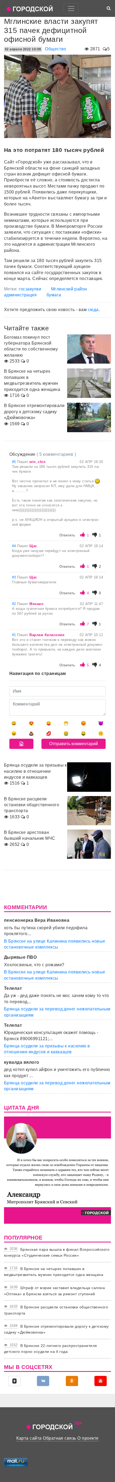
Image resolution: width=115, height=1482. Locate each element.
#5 (14, 462)
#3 (14, 577)
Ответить (67, 535)
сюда (93, 309)
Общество (55, 49)
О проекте (87, 1438)
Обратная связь (59, 1438)
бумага (54, 295)
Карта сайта (28, 1438)
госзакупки (30, 289)
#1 (14, 635)
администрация (20, 295)
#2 (14, 604)
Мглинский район (69, 289)
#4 (14, 546)
